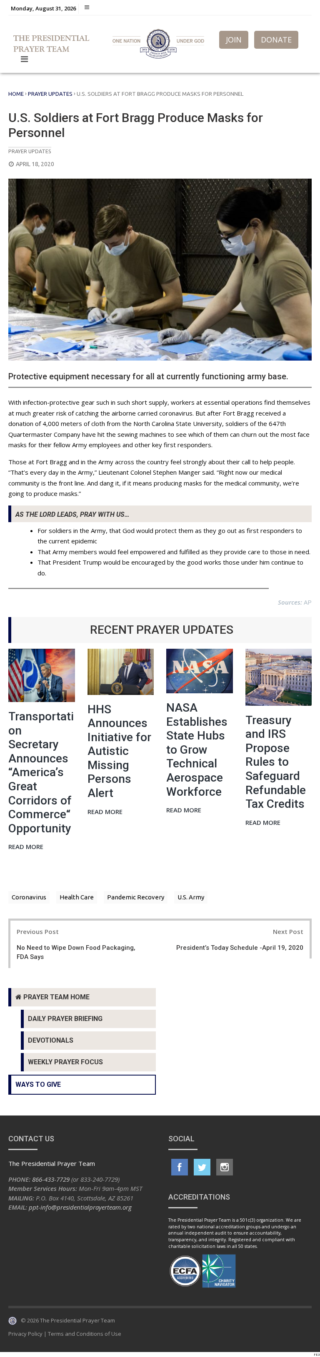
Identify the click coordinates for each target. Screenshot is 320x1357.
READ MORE (25, 847)
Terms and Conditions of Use (84, 1333)
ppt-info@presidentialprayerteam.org (80, 1207)
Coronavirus (29, 897)
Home (16, 94)
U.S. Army (191, 897)
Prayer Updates (50, 94)
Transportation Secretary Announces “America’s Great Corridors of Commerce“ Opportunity (41, 772)
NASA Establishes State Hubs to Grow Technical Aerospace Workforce (197, 750)
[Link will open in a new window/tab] (179, 1167)
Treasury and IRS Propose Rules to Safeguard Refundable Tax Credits (275, 762)
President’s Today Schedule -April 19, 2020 (239, 947)
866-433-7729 (51, 1179)
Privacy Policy (25, 1333)
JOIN (234, 40)
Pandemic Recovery (135, 897)
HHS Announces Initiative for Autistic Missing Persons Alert (119, 751)
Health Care (77, 897)
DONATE (276, 40)
